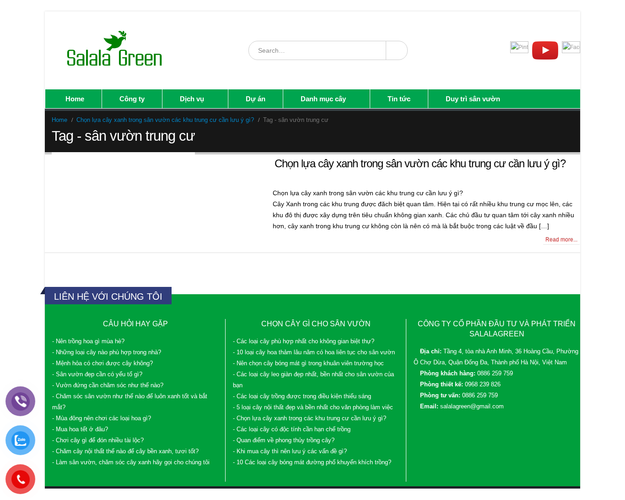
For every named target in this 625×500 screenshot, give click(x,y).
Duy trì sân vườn (473, 99)
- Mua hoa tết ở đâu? (80, 429)
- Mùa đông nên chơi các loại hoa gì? (101, 418)
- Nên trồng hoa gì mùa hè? (88, 341)
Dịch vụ (192, 99)
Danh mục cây (323, 99)
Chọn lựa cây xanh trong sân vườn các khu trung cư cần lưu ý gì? (420, 163)
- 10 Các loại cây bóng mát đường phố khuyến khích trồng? (312, 462)
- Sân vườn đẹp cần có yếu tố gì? (97, 374)
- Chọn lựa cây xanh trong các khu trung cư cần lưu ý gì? (309, 418)
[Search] (396, 50)
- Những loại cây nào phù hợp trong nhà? (106, 352)
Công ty (132, 99)
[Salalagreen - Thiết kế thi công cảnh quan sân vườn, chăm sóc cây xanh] (115, 50)
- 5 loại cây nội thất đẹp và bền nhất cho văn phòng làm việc (313, 407)
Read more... (561, 239)
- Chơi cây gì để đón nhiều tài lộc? (98, 440)
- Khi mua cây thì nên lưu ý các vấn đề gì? (290, 451)
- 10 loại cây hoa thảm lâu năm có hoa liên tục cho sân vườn (314, 352)
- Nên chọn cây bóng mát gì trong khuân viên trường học (308, 363)
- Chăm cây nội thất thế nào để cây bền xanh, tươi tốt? (125, 451)
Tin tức (399, 99)
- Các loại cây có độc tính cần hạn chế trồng (291, 429)
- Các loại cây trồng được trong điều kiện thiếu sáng (302, 396)
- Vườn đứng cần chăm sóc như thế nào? (107, 385)
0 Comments (71, 239)
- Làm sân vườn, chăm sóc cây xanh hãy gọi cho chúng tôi (131, 462)
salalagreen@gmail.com (472, 406)
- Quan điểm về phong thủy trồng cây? (283, 440)
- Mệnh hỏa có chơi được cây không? (102, 363)
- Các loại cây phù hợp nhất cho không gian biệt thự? (303, 341)
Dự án (255, 99)
